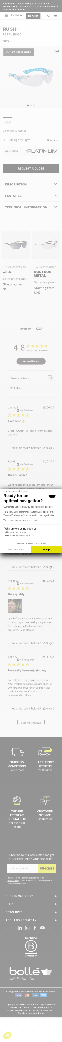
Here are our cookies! (16, 532)
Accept (46, 549)
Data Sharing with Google (18, 535)
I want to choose (15, 549)
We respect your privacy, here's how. (20, 520)
